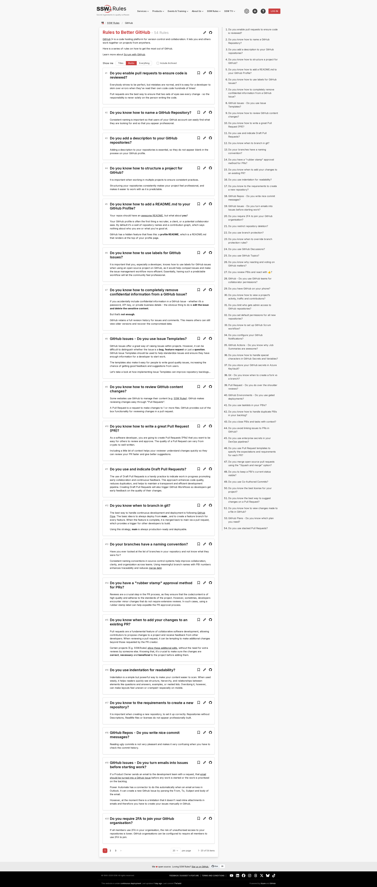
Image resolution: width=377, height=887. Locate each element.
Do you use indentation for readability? (142, 670)
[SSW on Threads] (256, 875)
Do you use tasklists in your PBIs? (247, 405)
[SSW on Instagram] (250, 875)
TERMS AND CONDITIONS (213, 876)
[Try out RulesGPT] (247, 11)
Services (144, 11)
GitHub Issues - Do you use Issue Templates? (148, 339)
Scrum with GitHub (134, 54)
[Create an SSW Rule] (255, 11)
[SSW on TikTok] (274, 875)
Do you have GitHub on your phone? (249, 288)
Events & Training (179, 11)
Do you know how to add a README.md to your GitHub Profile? (150, 206)
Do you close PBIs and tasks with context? (252, 421)
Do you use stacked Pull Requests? (248, 528)
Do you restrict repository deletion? (248, 226)
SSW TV (230, 11)
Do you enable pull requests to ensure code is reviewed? (148, 75)
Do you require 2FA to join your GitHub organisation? (142, 820)
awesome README (152, 215)
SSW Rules (215, 11)
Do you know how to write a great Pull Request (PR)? (149, 428)
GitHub (106, 39)
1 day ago (158, 883)
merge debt (155, 568)
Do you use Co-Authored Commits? (248, 481)
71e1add (177, 883)
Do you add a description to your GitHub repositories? (143, 140)
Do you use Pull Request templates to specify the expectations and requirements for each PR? (252, 452)
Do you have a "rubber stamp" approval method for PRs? (151, 585)
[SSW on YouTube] (231, 875)
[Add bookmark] (198, 73)
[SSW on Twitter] (262, 875)
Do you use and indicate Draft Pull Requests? (148, 469)
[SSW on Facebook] (243, 875)
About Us (198, 11)
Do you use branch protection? (246, 232)
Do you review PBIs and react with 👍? (250, 272)
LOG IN (274, 11)
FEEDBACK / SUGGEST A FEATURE (184, 876)
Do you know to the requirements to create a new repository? (151, 705)
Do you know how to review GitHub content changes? (146, 389)
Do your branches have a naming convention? (149, 544)
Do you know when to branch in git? (140, 505)
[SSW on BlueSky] (268, 875)
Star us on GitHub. (200, 866)
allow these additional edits (162, 647)
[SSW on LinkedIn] (237, 875)
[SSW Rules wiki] (263, 11)
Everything (144, 63)
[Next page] (121, 850)
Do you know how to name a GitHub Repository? (150, 112)
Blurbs (131, 63)
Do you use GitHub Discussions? (246, 249)
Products (159, 11)
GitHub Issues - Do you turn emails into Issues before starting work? (149, 765)
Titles (120, 63)
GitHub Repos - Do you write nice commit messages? (145, 735)
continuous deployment (130, 883)
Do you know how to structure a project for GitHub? (146, 170)
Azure (263, 883)
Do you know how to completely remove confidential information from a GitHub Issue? (148, 292)
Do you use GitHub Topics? (243, 255)
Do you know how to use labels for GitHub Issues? (145, 255)
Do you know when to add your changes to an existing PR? (148, 622)
